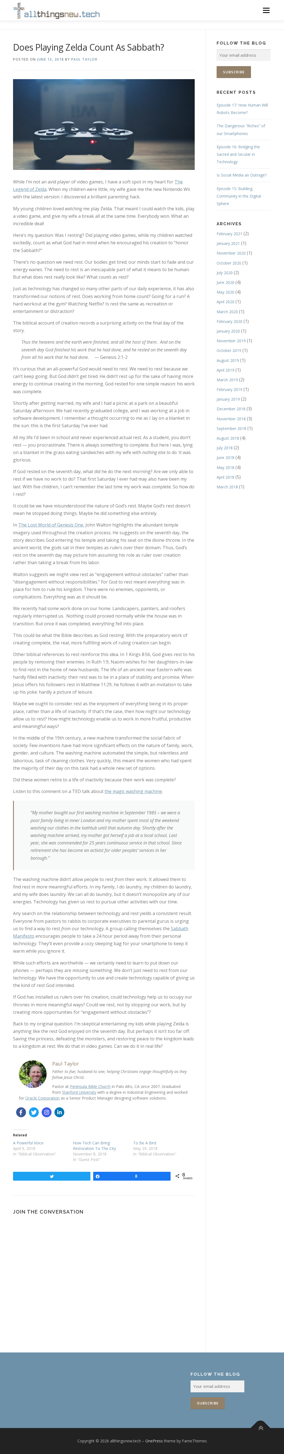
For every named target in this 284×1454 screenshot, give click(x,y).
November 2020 (231, 253)
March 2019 (227, 379)
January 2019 (228, 399)
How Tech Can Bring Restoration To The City (94, 1145)
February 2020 (229, 321)
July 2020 (225, 272)
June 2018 (225, 457)
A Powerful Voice (28, 1142)
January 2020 (228, 331)
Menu (266, 10)
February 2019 (229, 389)
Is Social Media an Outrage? (242, 175)
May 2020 (225, 292)
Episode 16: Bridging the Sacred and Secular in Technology (238, 154)
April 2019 (225, 370)
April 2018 (225, 477)
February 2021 (229, 233)
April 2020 (225, 301)
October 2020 (229, 263)
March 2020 (227, 311)
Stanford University (79, 1092)
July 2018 (225, 447)
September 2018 (231, 428)
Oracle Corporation (42, 1098)
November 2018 (231, 418)
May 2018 (225, 467)
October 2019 (229, 350)
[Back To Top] (260, 1428)
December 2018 (231, 408)
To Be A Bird (144, 1142)
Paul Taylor (84, 59)
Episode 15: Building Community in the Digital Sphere (239, 196)
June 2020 (225, 282)
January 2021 (228, 243)
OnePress (154, 1440)
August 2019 (228, 360)
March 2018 (227, 486)
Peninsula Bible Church (90, 1086)
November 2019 (231, 340)
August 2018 (228, 438)
